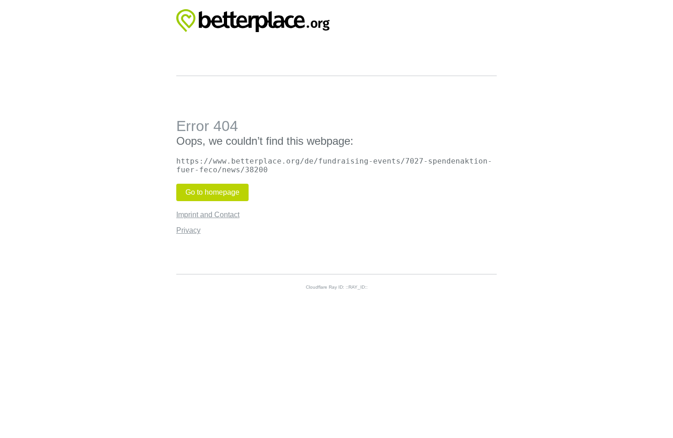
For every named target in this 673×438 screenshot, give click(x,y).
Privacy (188, 230)
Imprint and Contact (207, 215)
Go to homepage (212, 192)
